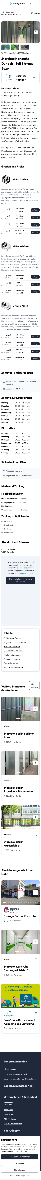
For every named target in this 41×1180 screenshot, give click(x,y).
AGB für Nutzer (10, 1119)
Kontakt (8, 1104)
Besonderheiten (11, 663)
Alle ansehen (34, 685)
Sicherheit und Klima (13, 650)
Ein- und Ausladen (12, 646)
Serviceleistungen (12, 659)
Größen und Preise (12, 638)
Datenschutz (14, 1176)
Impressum (25, 1176)
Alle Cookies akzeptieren (19, 1157)
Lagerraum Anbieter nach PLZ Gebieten (20, 1079)
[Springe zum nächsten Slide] (36, 32)
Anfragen (35, 210)
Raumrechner (11, 1069)
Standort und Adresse (13, 667)
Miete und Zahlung (12, 655)
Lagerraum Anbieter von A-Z (15, 1074)
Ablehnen (20, 1163)
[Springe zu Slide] (18, 718)
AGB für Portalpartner (13, 1123)
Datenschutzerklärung (23, 573)
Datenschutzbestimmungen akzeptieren (20, 580)
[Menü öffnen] (30, 3)
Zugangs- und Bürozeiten (15, 642)
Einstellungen (19, 1170)
